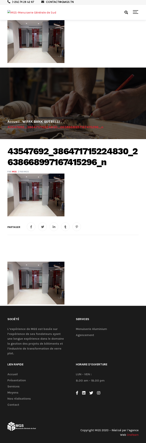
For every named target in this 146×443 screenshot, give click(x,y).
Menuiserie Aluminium (91, 329)
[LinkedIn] (84, 393)
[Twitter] (91, 393)
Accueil (12, 374)
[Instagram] (98, 393)
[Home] (13, 122)
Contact (13, 404)
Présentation (16, 380)
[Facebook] (77, 393)
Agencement (85, 335)
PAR (12, 171)
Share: (13, 227)
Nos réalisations (19, 398)
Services (13, 386)
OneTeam (133, 435)
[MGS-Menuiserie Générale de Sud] (31, 12)
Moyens (12, 392)
